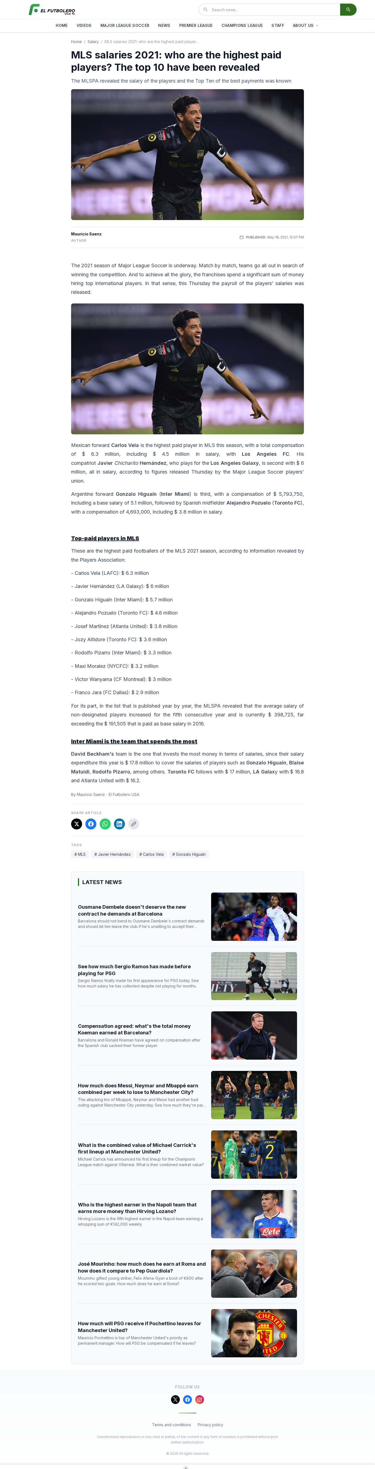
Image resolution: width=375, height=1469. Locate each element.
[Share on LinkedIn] (119, 823)
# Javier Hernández (112, 854)
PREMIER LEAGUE (196, 25)
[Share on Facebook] (90, 823)
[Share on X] (76, 823)
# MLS (80, 854)
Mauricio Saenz (86, 234)
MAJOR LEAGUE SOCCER (125, 25)
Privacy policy (210, 1424)
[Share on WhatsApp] (105, 823)
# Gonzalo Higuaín (189, 854)
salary (93, 41)
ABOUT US (303, 25)
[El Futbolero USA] (51, 9)
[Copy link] (133, 823)
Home (76, 41)
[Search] (348, 10)
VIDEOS (84, 25)
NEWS (164, 25)
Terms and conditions (171, 1424)
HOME (62, 25)
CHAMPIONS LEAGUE (242, 25)
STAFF (278, 25)
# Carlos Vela (151, 854)
